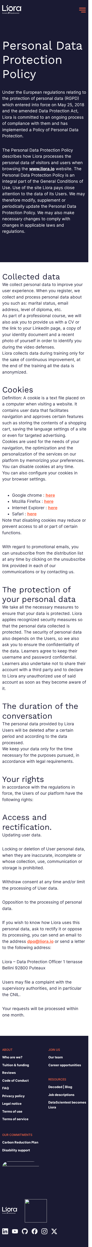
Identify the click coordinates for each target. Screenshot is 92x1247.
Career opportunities (64, 1065)
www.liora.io (41, 168)
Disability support (16, 1150)
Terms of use (12, 1111)
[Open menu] (82, 10)
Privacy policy (13, 1096)
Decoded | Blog (60, 1087)
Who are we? (12, 1057)
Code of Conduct (15, 1080)
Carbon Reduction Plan (20, 1142)
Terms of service (15, 1119)
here (50, 495)
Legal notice (12, 1103)
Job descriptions (61, 1095)
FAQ (5, 1088)
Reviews (9, 1073)
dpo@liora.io (40, 941)
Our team (55, 1057)
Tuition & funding (15, 1065)
